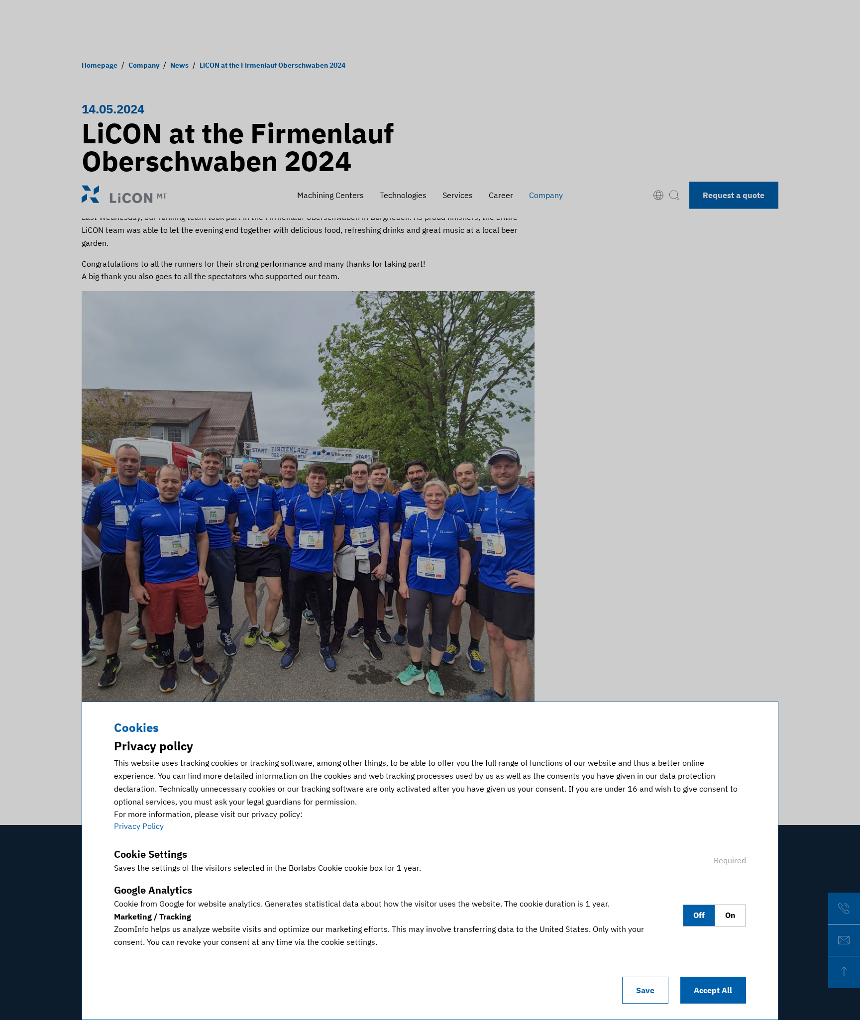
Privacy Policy (139, 826)
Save (645, 990)
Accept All (713, 990)
